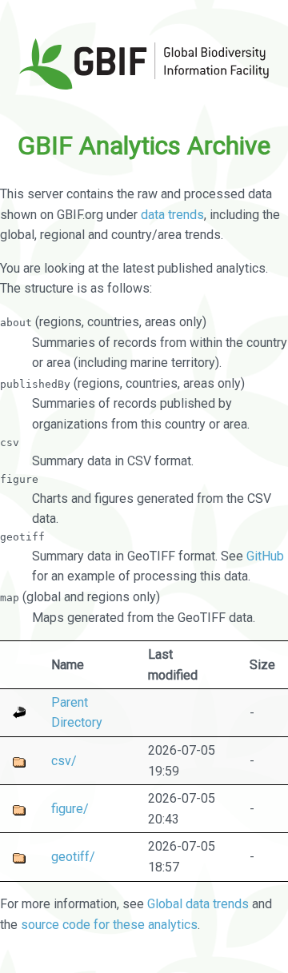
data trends (172, 214)
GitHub (265, 556)
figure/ (70, 808)
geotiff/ (73, 856)
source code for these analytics (109, 924)
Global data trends (198, 903)
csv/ (64, 760)
